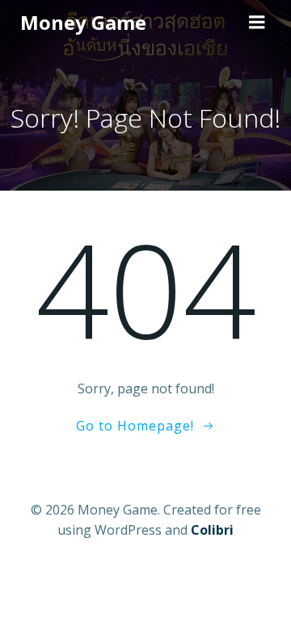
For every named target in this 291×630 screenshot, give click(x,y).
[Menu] (257, 22)
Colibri (212, 530)
